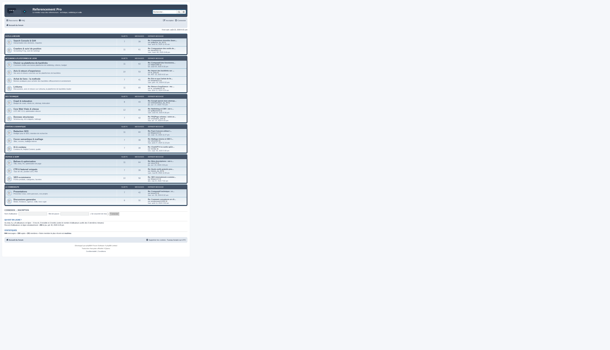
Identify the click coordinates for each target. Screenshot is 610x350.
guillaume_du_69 (157, 42)
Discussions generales (25, 199)
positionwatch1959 (158, 201)
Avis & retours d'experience (27, 71)
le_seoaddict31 (157, 88)
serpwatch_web (157, 119)
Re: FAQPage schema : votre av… (162, 117)
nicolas (153, 149)
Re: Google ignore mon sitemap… (162, 101)
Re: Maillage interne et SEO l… (160, 139)
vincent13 (154, 141)
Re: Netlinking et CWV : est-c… (161, 109)
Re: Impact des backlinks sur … (161, 71)
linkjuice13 (155, 133)
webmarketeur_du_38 (159, 103)
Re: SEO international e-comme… (162, 177)
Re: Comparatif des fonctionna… (162, 63)
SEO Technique (12, 96)
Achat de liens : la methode (27, 79)
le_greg (154, 73)
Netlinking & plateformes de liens (21, 58)
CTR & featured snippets (25, 169)
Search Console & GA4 (25, 41)
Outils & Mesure (12, 36)
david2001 (155, 50)
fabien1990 (155, 65)
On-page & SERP (12, 157)
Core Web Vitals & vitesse (26, 109)
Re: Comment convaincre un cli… (162, 199)
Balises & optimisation (25, 161)
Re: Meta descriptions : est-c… (161, 161)
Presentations (20, 191)
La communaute (12, 187)
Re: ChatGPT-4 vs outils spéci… (161, 147)
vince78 (154, 163)
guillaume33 (155, 111)
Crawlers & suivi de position (27, 48)
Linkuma (18, 87)
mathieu (67, 233)
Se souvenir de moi (99, 214)
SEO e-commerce (22, 177)
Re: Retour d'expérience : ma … (161, 87)
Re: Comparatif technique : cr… (161, 191)
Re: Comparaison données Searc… (162, 40)
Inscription (23, 210)
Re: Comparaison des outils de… (162, 48)
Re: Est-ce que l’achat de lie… (160, 79)
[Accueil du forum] (19, 10)
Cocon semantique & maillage (28, 139)
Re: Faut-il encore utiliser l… (160, 131)
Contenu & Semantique (15, 127)
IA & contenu (20, 147)
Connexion (9, 210)
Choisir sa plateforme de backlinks (31, 63)
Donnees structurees (24, 117)
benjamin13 (155, 80)
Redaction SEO (21, 131)
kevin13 (154, 193)
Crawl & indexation (23, 101)
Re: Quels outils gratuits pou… (161, 169)
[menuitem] (22, 20)
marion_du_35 (156, 171)
